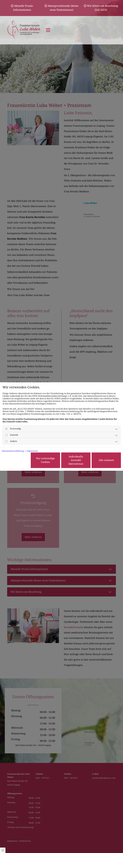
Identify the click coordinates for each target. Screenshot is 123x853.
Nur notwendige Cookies (45, 460)
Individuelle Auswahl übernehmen (75, 460)
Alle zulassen (106, 460)
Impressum (32, 451)
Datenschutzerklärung (13, 451)
